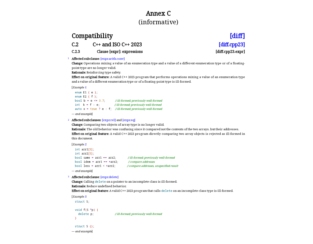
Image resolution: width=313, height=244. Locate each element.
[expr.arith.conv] (112, 59)
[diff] (237, 36)
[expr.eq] (128, 120)
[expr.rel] (109, 120)
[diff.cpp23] (232, 44)
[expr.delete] (109, 177)
